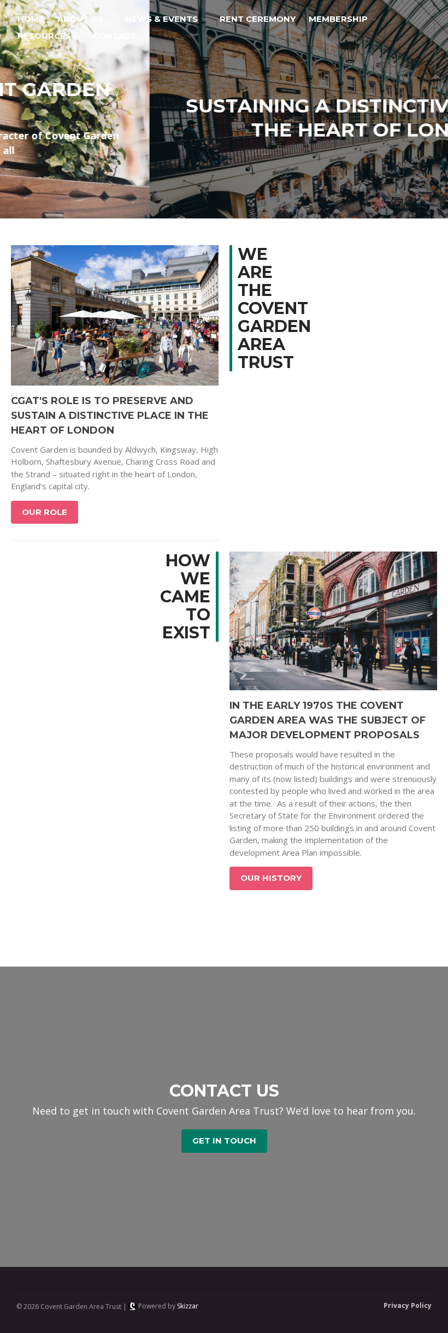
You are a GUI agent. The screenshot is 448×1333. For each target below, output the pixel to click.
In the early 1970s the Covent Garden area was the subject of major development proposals (327, 720)
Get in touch (224, 1140)
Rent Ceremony (258, 19)
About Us (80, 19)
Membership (338, 19)
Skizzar (187, 1306)
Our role (44, 512)
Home (30, 19)
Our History (271, 878)
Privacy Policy (408, 1305)
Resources (44, 36)
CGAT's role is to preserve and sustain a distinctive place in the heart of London (110, 415)
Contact (114, 36)
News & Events (161, 19)
